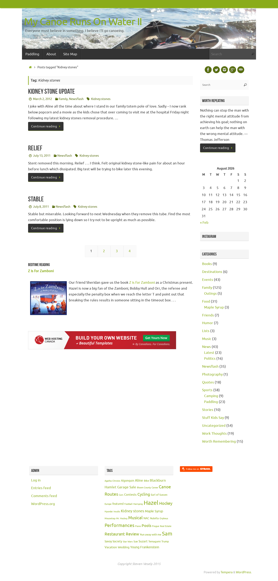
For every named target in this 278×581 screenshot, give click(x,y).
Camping (211, 396)
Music (206, 339)
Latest (209, 353)
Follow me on (193, 469)
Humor (207, 323)
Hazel (151, 503)
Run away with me (150, 534)
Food (206, 301)
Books (207, 264)
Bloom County (144, 487)
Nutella (154, 518)
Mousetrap (110, 518)
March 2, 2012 (42, 99)
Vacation (111, 547)
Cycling (143, 494)
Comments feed (44, 496)
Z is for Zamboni (41, 271)
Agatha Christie (112, 481)
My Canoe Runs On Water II (83, 21)
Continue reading (44, 126)
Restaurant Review (122, 534)
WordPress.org (43, 504)
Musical (135, 517)
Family (63, 99)
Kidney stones (101, 99)
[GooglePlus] (232, 69)
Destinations (212, 272)
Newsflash (76, 99)
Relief (35, 148)
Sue (136, 541)
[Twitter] (216, 69)
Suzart (143, 541)
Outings (210, 293)
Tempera (227, 572)
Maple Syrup (214, 307)
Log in (36, 480)
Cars (121, 495)
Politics (210, 358)
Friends (208, 315)
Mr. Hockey (121, 518)
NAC (146, 518)
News (206, 347)
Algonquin (127, 480)
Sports (207, 390)
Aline (139, 480)
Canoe (155, 487)
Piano (138, 526)
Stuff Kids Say (213, 418)
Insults (117, 511)
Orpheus (164, 518)
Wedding (123, 547)
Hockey (165, 503)
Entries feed (41, 488)
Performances (119, 525)
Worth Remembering (219, 441)
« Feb (204, 222)
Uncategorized (213, 426)
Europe (108, 504)
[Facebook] (208, 69)
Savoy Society (113, 541)
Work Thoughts (214, 433)
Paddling (211, 402)
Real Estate (165, 526)
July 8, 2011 (41, 207)
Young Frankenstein (144, 547)
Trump (165, 541)
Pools (146, 525)
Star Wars (128, 541)
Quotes (208, 382)
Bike (146, 480)
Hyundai (109, 511)
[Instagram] (224, 69)
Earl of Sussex (159, 494)
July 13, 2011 (41, 156)
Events (207, 280)
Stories (207, 410)
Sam (167, 533)
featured (118, 504)
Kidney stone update (51, 91)
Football (128, 504)
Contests (130, 495)
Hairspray (138, 504)
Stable (36, 199)
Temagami (154, 541)
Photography (212, 374)
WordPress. (244, 572)
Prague (155, 526)
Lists (205, 331)
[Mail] (240, 69)
